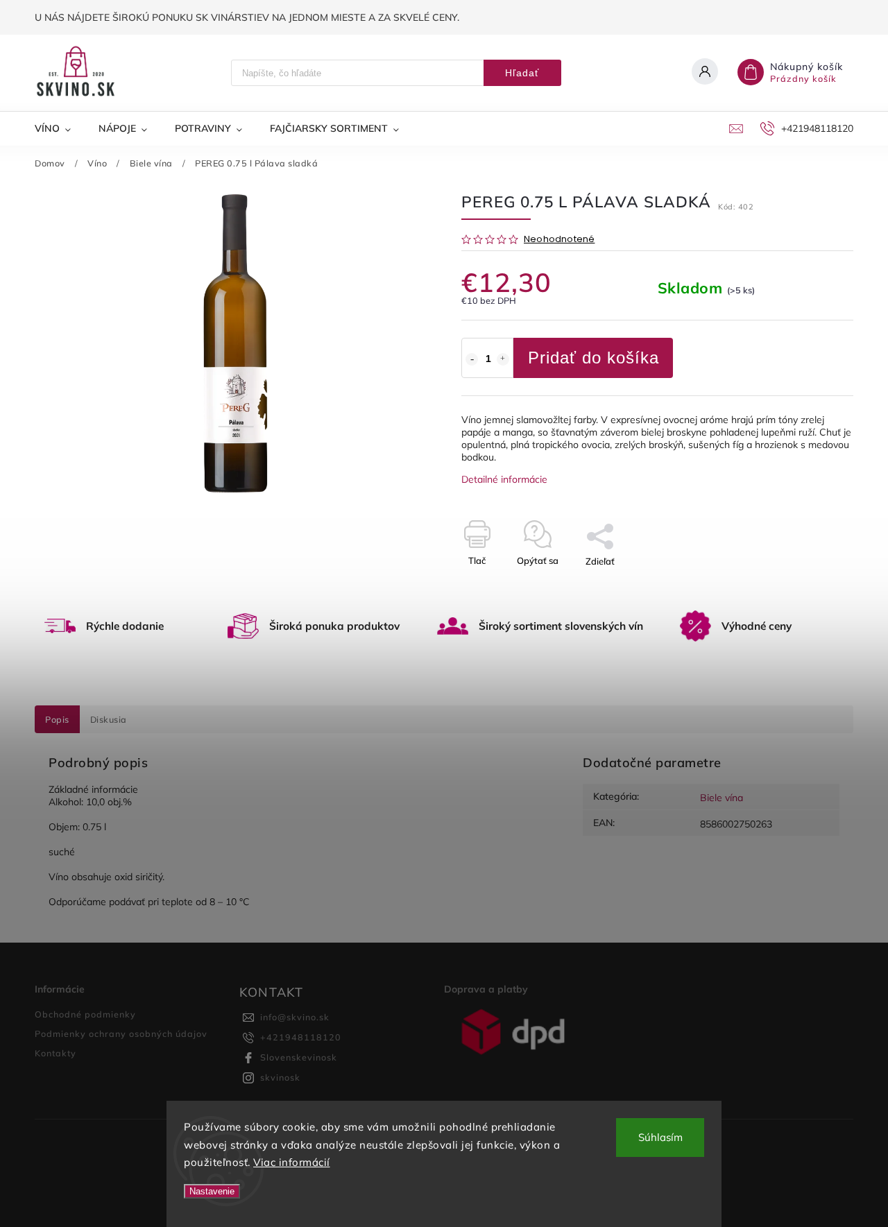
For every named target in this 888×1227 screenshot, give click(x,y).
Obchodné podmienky (85, 1014)
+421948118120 (300, 1036)
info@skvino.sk (295, 1016)
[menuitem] (60, 128)
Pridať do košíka (593, 357)
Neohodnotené (559, 239)
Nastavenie (211, 1191)
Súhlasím (660, 1137)
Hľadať (522, 72)
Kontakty (55, 1052)
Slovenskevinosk (298, 1057)
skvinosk (280, 1077)
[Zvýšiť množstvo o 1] (503, 359)
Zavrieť (806, 585)
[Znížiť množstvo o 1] (472, 359)
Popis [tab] (57, 719)
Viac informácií (291, 1162)
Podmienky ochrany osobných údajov (121, 1033)
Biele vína (721, 797)
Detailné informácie (504, 479)
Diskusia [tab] (108, 719)
